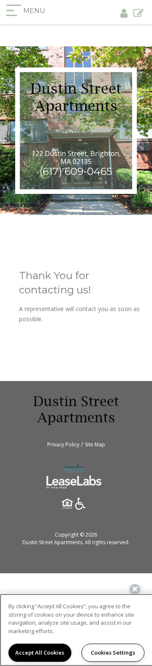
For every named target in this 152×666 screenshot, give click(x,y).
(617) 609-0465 (76, 171)
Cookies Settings (113, 652)
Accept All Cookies (39, 652)
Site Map (95, 444)
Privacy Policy (63, 444)
